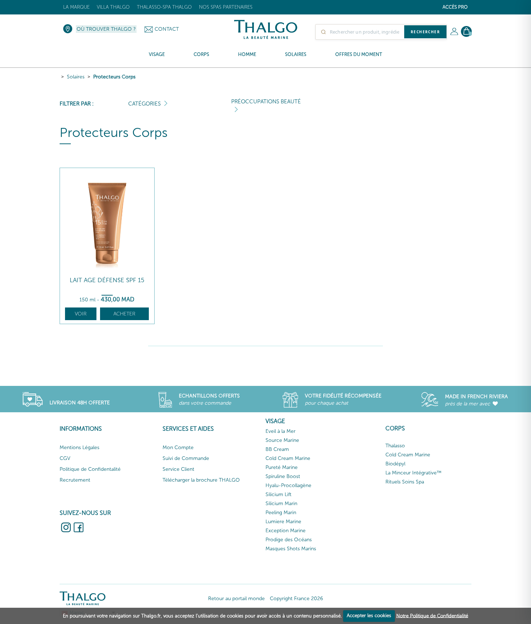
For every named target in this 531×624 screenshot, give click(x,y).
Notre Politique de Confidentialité (432, 615)
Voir (81, 314)
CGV (65, 458)
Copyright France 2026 (296, 598)
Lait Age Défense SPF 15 (107, 280)
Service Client (178, 469)
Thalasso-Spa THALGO (164, 7)
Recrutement (75, 480)
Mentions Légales (79, 447)
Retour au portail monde (236, 598)
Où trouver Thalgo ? (106, 29)
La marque (76, 7)
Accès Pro (455, 7)
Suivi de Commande (186, 458)
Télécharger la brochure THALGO (201, 480)
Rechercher (425, 31)
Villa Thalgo (113, 7)
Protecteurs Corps (114, 77)
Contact (167, 29)
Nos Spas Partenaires (225, 7)
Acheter (124, 314)
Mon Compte (178, 447)
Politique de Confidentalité (90, 469)
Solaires (76, 77)
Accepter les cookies (369, 615)
